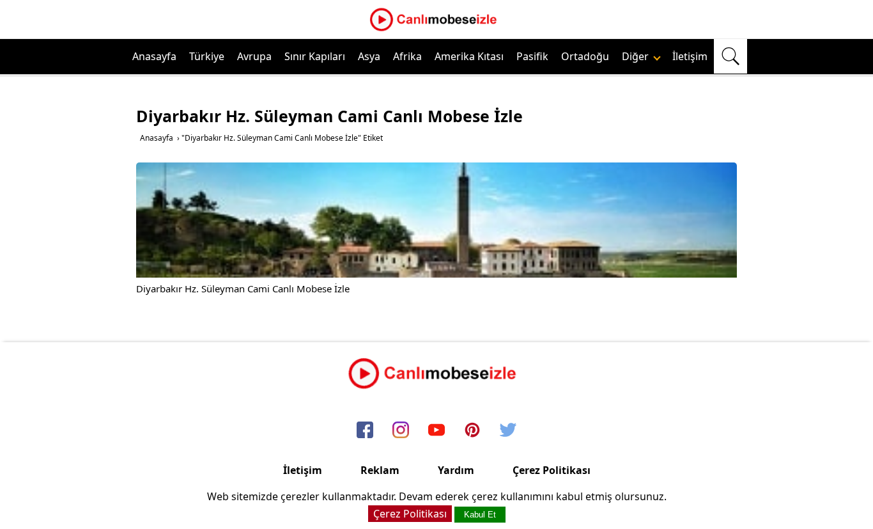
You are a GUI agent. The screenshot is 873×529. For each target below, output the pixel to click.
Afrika (407, 56)
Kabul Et (480, 514)
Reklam (379, 470)
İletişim (689, 56)
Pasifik (532, 56)
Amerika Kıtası (469, 56)
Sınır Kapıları (314, 56)
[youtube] (436, 430)
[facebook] (365, 430)
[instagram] (400, 430)
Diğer (636, 56)
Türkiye (206, 56)
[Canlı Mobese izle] (436, 29)
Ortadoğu (585, 56)
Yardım (456, 470)
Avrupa (254, 56)
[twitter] (508, 430)
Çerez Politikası (552, 470)
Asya (369, 56)
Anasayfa (154, 56)
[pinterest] (472, 430)
